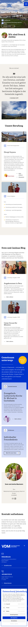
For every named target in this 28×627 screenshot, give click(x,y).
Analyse (7, 607)
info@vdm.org (6, 556)
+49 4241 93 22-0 (7, 574)
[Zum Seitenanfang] (24, 545)
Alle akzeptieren (14, 617)
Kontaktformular (8, 565)
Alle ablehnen (14, 620)
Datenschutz (12, 623)
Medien (7, 611)
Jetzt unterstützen (7, 26)
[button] (26, 4)
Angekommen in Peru (13, 283)
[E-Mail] (13, 498)
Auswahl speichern (14, 614)
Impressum (16, 623)
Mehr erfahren (21, 174)
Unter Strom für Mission (10, 324)
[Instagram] (15, 498)
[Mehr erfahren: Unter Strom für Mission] (14, 306)
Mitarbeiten (21, 177)
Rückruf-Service (7, 583)
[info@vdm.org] (3, 554)
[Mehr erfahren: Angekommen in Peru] (14, 267)
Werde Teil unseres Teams (11, 452)
